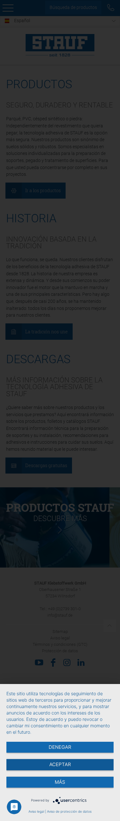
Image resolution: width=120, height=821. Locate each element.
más (60, 782)
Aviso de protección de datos (69, 811)
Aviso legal (36, 811)
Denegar (60, 747)
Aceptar (60, 764)
